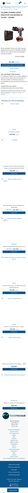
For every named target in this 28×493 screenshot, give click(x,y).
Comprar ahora (14, 173)
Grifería (14, 435)
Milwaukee (14, 244)
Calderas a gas (14, 440)
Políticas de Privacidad (14, 464)
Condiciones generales (14, 474)
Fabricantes (14, 451)
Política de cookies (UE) (14, 467)
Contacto (14, 454)
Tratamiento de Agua (14, 449)
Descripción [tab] (13, 71)
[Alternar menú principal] (25, 3)
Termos (14, 447)
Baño (14, 437)
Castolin (14, 129)
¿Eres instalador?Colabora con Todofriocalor (14, 458)
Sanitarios (14, 438)
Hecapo (14, 283)
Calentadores (14, 444)
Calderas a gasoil (14, 442)
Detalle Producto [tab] (14, 68)
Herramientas (7, 7)
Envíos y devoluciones (14, 472)
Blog (14, 453)
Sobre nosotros (14, 456)
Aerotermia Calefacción (14, 429)
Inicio (2, 7)
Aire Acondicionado (14, 433)
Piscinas (14, 445)
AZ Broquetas (14, 400)
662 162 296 (14, 426)
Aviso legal (14, 469)
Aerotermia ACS (14, 431)
